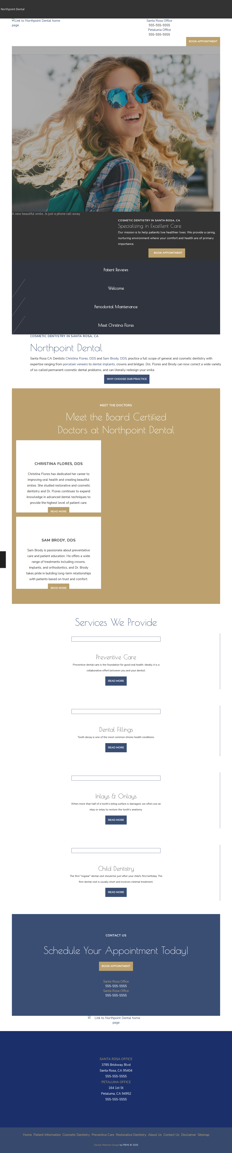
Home (24, 47)
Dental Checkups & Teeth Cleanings (44, 158)
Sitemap (203, 1135)
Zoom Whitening (35, 133)
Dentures (28, 208)
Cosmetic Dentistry (34, 115)
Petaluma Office (159, 30)
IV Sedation (32, 109)
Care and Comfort (33, 81)
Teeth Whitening (33, 128)
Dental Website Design (106, 1145)
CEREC (27, 149)
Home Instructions (36, 91)
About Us (27, 224)
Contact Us (28, 245)
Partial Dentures (35, 218)
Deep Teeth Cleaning (37, 180)
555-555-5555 (159, 25)
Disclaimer (188, 1135)
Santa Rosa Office (159, 20)
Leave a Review (32, 241)
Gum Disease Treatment (37, 170)
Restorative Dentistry (37, 186)
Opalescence (33, 139)
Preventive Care (32, 153)
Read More (60, 512)
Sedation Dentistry (34, 96)
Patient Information (35, 50)
